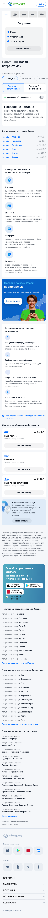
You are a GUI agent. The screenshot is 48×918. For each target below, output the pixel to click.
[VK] (7, 867)
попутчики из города (14, 675)
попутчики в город (14, 614)
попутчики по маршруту (12, 737)
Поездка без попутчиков (35, 87)
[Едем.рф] (16, 4)
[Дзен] (38, 867)
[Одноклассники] (18, 867)
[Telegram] (28, 867)
